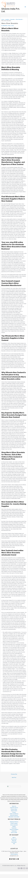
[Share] (8, 875)
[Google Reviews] (16, 859)
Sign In (14, 837)
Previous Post (14, 774)
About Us (14, 806)
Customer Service (14, 807)
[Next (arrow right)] (5, 877)
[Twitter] (12, 859)
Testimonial (14, 831)
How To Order (14, 832)
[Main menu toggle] (25, 7)
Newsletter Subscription (14, 816)
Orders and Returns (14, 813)
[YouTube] (18, 859)
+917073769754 (14, 854)
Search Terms (14, 810)
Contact (14, 812)
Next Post (14, 777)
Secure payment (14, 824)
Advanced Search (14, 815)
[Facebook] (10, 859)
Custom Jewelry (14, 823)
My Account (14, 839)
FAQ (14, 843)
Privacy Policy (14, 809)
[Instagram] (14, 859)
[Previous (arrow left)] (1, 877)
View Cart (14, 840)
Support (14, 826)
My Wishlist (14, 842)
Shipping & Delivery (14, 821)
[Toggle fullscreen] (5, 875)
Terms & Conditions (14, 829)
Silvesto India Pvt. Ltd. (10, 10)
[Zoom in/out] (1, 875)
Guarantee (14, 827)
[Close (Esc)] (12, 875)
